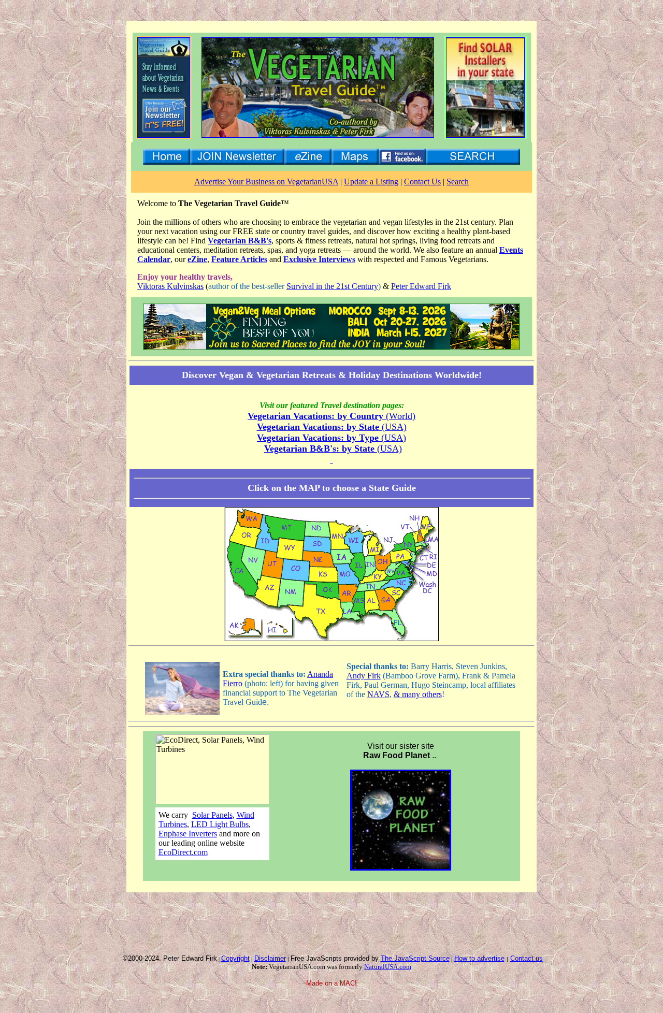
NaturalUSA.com (387, 967)
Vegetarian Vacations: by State (318, 427)
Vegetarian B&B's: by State (320, 448)
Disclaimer (270, 958)
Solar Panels (212, 815)
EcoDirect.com (183, 852)
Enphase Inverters (187, 833)
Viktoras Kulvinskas (170, 286)
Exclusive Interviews (319, 259)
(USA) (393, 427)
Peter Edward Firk (421, 286)
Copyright (235, 958)
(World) (400, 416)
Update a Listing (371, 181)
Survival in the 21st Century (332, 286)
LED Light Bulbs (220, 824)
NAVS (378, 694)
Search (457, 181)
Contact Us (422, 181)
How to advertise (479, 958)
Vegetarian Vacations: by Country (317, 416)
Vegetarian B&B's (239, 240)
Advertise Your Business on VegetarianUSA (266, 181)
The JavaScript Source (415, 958)
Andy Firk (364, 675)
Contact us (526, 958)
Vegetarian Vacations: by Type (319, 437)
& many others (418, 694)
